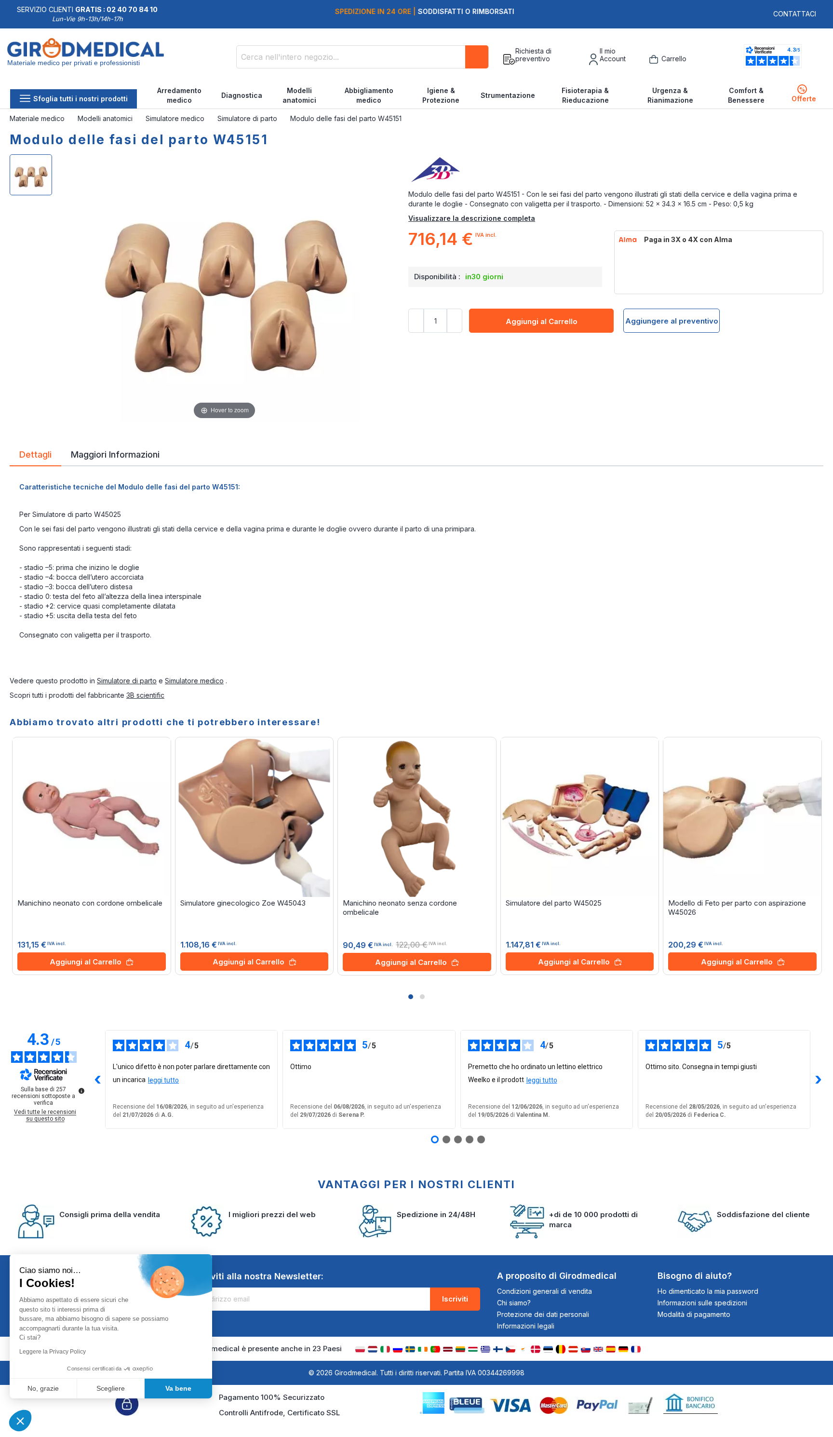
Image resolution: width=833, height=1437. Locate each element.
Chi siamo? (514, 1303)
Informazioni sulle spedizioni (702, 1303)
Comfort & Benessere (746, 95)
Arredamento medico (179, 95)
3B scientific (145, 695)
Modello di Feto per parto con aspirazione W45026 (737, 907)
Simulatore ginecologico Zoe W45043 (243, 903)
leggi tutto (163, 1080)
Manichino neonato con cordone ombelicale (89, 903)
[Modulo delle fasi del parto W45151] (31, 174)
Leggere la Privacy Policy (52, 1351)
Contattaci (794, 14)
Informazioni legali (525, 1326)
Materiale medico (38, 118)
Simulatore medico (176, 118)
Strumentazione (508, 95)
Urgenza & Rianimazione (670, 95)
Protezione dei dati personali (543, 1314)
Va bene (178, 1388)
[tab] (35, 456)
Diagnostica (241, 95)
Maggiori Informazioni (115, 453)
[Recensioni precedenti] (97, 1079)
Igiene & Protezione (440, 95)
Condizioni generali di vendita (544, 1291)
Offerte (804, 94)
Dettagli (35, 453)
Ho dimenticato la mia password (708, 1291)
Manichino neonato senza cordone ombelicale (400, 907)
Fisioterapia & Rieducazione (585, 95)
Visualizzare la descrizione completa (471, 218)
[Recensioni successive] (818, 1079)
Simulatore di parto (248, 118)
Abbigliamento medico (369, 95)
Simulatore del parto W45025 (554, 903)
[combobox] (362, 56)
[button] (410, 997)
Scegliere (110, 1388)
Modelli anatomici (299, 95)
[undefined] (81, 1091)
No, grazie (43, 1388)
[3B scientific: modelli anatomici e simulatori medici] (615, 170)
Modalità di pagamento (694, 1314)
